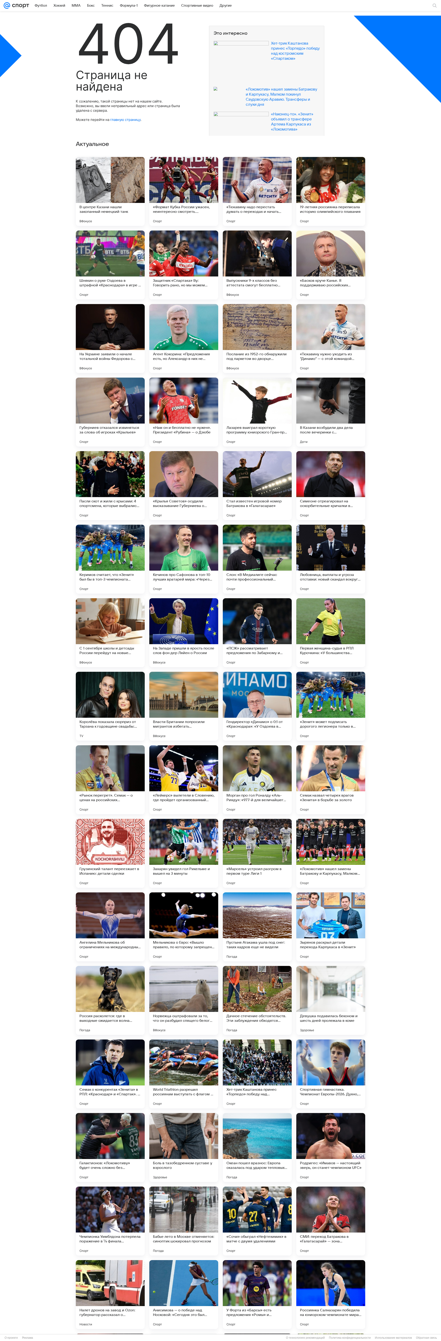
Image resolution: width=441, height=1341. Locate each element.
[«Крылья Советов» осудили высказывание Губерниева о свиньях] (183, 485)
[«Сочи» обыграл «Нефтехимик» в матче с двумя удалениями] (257, 1221)
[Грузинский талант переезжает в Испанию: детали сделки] (110, 853)
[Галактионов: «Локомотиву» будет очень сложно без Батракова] (110, 1147)
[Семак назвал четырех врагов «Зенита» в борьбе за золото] (330, 779)
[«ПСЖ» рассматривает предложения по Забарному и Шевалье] (257, 632)
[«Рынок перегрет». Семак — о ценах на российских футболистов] (110, 779)
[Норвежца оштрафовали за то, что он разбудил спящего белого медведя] (183, 1000)
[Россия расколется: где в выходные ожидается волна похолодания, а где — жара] (110, 1000)
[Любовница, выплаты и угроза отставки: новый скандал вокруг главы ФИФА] (330, 559)
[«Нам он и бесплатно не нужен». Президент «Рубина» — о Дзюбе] (183, 412)
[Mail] (7, 5)
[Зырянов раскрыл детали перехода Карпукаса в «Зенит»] (330, 926)
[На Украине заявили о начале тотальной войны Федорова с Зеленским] (110, 338)
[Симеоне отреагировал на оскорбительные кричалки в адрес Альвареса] (330, 485)
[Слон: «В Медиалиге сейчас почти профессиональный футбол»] (257, 559)
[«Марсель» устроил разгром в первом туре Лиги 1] (257, 853)
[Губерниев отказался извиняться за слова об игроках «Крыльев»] (110, 412)
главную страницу (125, 119)
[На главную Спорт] (19, 5)
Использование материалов (393, 1337)
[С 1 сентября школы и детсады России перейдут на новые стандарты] (110, 632)
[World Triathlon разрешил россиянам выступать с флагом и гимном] (183, 1073)
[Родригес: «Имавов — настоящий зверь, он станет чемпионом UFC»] (330, 1147)
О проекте (11, 1337)
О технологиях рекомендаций (305, 1337)
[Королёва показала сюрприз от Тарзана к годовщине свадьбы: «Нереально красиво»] (110, 706)
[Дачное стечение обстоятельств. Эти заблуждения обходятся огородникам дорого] (257, 1000)
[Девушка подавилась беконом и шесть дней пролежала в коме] (330, 1000)
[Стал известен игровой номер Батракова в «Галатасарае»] (257, 485)
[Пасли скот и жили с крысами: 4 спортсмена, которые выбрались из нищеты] (110, 485)
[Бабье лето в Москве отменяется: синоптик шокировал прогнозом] (183, 1221)
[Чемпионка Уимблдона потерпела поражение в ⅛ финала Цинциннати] (110, 1221)
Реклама (27, 1337)
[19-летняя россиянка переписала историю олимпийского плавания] (330, 191)
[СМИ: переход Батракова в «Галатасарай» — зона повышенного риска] (330, 1221)
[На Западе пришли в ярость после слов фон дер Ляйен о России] (183, 632)
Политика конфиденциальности (350, 1337)
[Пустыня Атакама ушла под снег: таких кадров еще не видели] (257, 926)
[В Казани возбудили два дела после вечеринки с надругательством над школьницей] (330, 412)
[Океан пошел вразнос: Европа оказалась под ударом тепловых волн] (257, 1147)
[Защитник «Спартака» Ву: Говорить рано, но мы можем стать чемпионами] (183, 265)
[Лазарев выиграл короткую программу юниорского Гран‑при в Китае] (257, 412)
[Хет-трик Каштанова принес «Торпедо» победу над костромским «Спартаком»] (257, 1073)
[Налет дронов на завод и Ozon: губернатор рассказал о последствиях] (110, 1294)
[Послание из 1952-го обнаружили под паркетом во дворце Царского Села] (257, 338)
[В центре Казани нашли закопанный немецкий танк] (110, 191)
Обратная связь (426, 1337)
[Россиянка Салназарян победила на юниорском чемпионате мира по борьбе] (330, 1294)
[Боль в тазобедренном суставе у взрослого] (183, 1147)
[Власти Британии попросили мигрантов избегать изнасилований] (183, 706)
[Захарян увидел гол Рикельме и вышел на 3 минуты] (183, 853)
